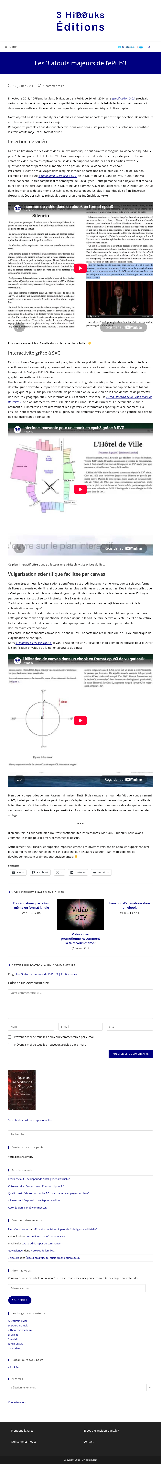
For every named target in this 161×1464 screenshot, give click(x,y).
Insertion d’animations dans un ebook (129, 905)
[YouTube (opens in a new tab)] (136, 47)
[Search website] (149, 47)
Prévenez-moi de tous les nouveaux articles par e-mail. (50, 1044)
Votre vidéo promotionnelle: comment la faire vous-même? (80, 938)
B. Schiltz (13, 1334)
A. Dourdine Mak (17, 1321)
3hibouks (13, 1258)
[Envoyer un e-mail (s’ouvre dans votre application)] (141, 47)
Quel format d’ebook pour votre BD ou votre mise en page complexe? (48, 1193)
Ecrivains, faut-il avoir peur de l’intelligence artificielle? (39, 1179)
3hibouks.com (89, 1459)
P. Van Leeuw (15, 1343)
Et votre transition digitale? (101, 1430)
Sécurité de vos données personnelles (30, 1120)
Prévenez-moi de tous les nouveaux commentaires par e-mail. (54, 1037)
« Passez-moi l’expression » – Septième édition (34, 1200)
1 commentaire (53, 86)
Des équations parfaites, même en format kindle (31, 905)
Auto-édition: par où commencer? (27, 1207)
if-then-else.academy (20, 1330)
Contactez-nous (17, 1402)
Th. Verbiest (15, 1348)
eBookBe (13, 1367)
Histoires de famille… (42, 1250)
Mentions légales (22, 1430)
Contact (88, 1441)
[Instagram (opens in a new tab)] (128, 47)
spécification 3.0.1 (123, 98)
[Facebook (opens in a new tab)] (123, 47)
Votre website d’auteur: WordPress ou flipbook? (36, 1186)
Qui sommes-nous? (23, 1441)
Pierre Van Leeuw (18, 1229)
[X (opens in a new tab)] (119, 47)
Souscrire (19, 1300)
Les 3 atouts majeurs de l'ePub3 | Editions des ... (48, 974)
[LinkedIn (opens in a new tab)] (132, 47)
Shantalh (13, 1339)
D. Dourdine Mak (18, 1325)
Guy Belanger (16, 1250)
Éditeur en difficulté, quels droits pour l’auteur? (53, 1258)
